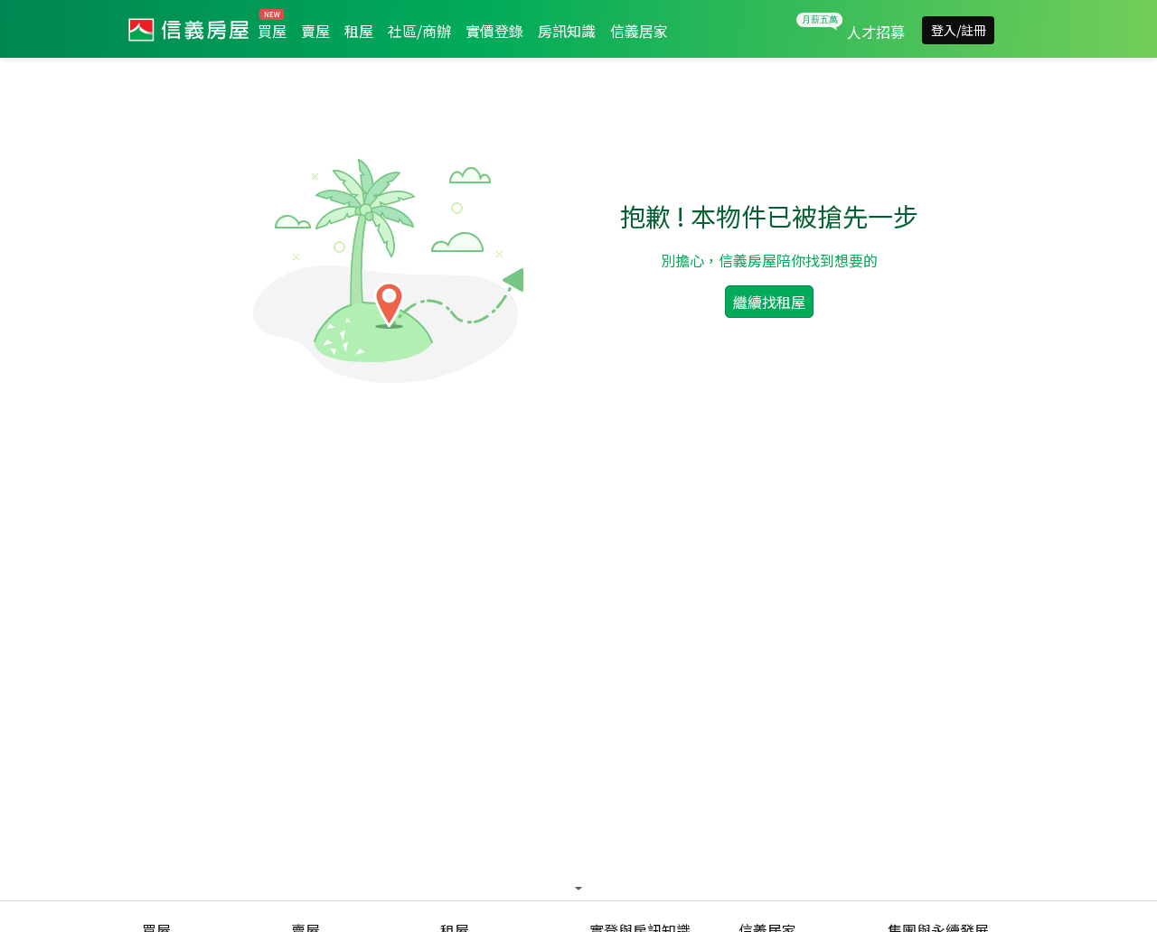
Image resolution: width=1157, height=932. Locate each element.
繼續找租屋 (769, 301)
